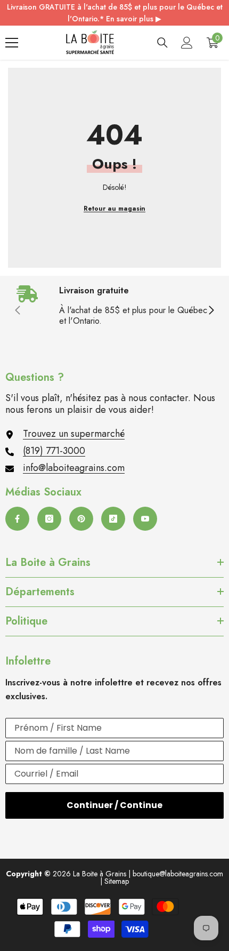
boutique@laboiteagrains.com (178, 873)
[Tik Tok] (113, 519)
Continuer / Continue (114, 805)
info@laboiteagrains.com (74, 468)
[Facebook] (17, 519)
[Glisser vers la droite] (211, 311)
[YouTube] (145, 519)
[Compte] (187, 43)
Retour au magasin (114, 208)
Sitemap (116, 881)
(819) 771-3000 (54, 451)
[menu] (11, 42)
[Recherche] (162, 42)
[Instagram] (49, 519)
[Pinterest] (81, 519)
